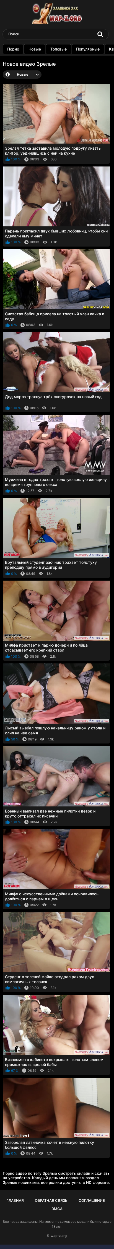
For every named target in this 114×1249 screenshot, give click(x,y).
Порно (13, 49)
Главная (15, 1200)
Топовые (58, 49)
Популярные (88, 49)
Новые (34, 49)
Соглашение (92, 1200)
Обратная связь (51, 1200)
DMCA (57, 1208)
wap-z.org (59, 1236)
